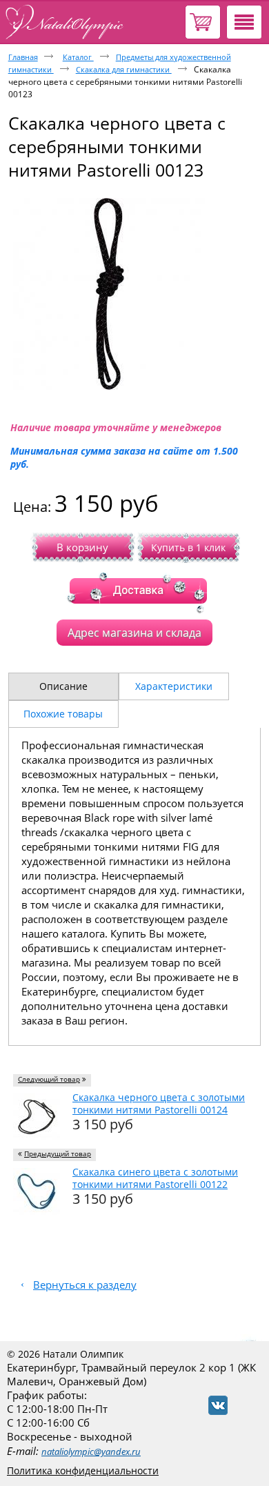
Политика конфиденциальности (83, 1470)
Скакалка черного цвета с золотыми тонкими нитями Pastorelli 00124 (158, 1103)
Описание (63, 686)
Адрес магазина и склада (134, 632)
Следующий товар (49, 1079)
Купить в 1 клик (188, 547)
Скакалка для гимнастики (124, 69)
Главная (23, 57)
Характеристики (173, 686)
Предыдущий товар (57, 1153)
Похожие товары (63, 713)
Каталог (78, 57)
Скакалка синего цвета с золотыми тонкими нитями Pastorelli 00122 (155, 1178)
